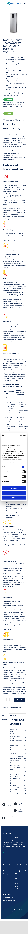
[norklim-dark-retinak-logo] (14, 2)
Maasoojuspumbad (15, 707)
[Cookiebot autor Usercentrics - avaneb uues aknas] (19, 435)
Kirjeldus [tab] (4, 715)
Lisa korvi (20, 700)
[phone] (9, 852)
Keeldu (14, 497)
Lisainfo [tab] (4, 719)
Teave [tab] (22, 439)
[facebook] (3, 852)
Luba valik (14, 493)
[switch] (24, 471)
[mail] (6, 852)
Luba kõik (14, 488)
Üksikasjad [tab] (14, 439)
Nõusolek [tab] (5, 439)
